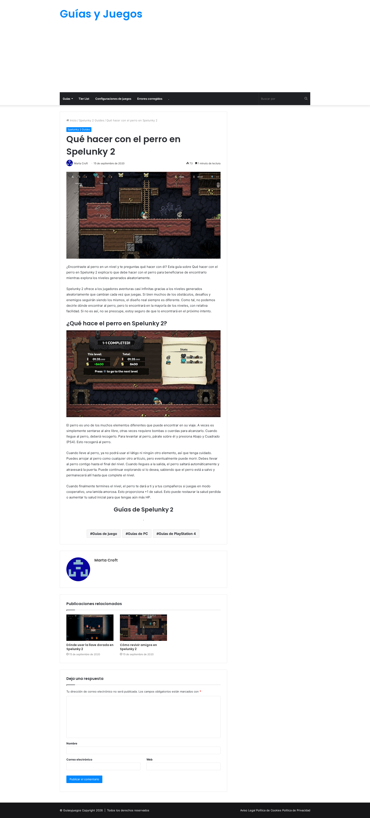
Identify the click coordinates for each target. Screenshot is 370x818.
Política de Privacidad (296, 810)
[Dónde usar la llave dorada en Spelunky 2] (89, 627)
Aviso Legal (248, 810)
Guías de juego (104, 533)
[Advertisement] (185, 60)
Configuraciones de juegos (113, 98)
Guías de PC (138, 533)
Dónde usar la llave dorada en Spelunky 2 (89, 647)
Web (149, 759)
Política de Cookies (269, 810)
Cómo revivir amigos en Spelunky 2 (138, 647)
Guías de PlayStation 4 (177, 533)
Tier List (84, 98)
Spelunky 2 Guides (91, 120)
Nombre (71, 743)
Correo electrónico (79, 759)
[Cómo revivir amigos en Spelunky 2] (143, 627)
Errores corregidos (149, 98)
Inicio (73, 120)
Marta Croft (106, 560)
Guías (66, 98)
